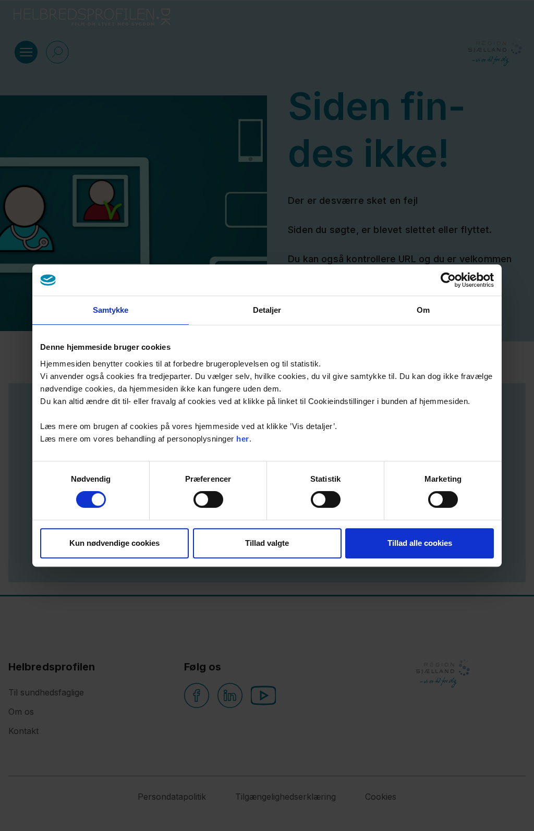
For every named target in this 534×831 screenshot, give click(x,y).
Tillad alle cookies (419, 543)
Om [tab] (423, 309)
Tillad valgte (267, 543)
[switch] (208, 499)
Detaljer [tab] (267, 309)
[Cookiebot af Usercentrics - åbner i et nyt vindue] (448, 280)
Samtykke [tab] (111, 309)
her (242, 438)
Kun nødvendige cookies (114, 543)
